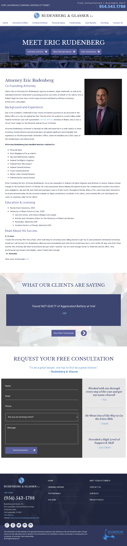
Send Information (20, 450)
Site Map (52, 500)
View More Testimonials (63, 333)
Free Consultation (88, 52)
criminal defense (46, 119)
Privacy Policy (97, 500)
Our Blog (105, 23)
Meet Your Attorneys (100, 480)
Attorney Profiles (20, 23)
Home (5, 23)
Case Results (90, 23)
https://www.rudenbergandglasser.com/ (25, 518)
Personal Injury (58, 23)
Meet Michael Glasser (62, 52)
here (27, 259)
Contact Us (118, 23)
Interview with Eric (35, 52)
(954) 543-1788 (19, 498)
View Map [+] (8, 515)
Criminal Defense (40, 23)
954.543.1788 (112, 6)
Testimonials (75, 23)
